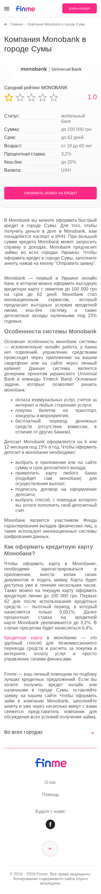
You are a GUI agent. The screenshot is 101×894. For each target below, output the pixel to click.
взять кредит (79, 8)
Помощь (50, 794)
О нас (50, 782)
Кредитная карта (23, 637)
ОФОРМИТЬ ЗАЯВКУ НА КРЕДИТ (50, 193)
